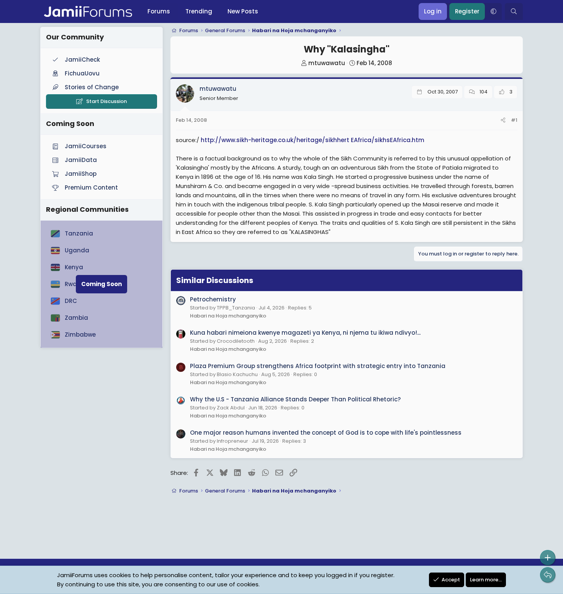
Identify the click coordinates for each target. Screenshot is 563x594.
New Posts (242, 11)
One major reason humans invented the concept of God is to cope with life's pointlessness (326, 433)
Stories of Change (92, 87)
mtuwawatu (326, 63)
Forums (158, 11)
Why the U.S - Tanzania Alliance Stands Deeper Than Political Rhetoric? (295, 399)
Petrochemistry (213, 299)
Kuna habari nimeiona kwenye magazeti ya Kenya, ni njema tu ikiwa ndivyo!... (305, 333)
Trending (198, 11)
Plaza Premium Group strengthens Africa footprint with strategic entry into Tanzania (317, 366)
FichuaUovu (82, 73)
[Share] (503, 120)
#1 (514, 120)
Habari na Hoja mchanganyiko (228, 315)
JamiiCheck (82, 60)
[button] (493, 11)
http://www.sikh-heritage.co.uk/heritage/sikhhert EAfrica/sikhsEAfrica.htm (312, 140)
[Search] (514, 11)
